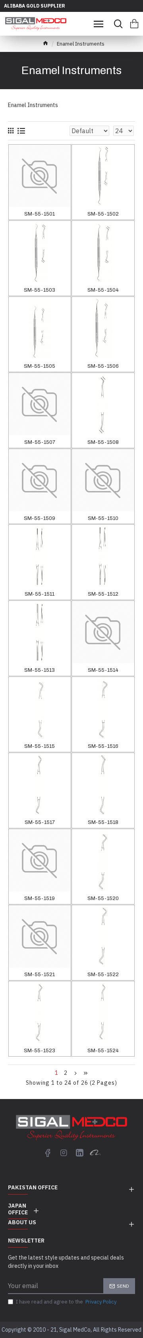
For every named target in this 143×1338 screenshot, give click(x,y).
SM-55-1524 (103, 1050)
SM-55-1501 (39, 214)
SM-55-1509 (39, 518)
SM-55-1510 (103, 518)
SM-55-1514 (103, 670)
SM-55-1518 (103, 822)
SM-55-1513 (39, 670)
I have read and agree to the (66, 1301)
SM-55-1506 (103, 366)
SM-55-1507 (39, 442)
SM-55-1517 (40, 822)
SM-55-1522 (103, 974)
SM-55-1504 (103, 290)
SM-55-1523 (39, 1050)
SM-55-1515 (39, 746)
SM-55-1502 (103, 214)
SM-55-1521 (39, 974)
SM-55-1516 (103, 746)
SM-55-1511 (39, 594)
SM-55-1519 (39, 898)
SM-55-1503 (39, 290)
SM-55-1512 (103, 594)
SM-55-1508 (103, 442)
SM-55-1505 (39, 366)
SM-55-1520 (103, 898)
